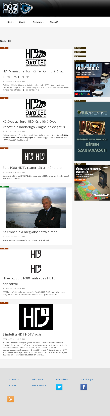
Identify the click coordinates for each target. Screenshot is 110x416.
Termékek (37, 22)
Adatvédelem (62, 379)
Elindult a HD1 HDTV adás (22, 334)
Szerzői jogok (86, 379)
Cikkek (22, 22)
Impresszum (13, 379)
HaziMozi (14, 3)
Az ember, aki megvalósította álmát (30, 232)
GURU (22, 81)
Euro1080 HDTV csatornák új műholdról (32, 167)
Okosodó (54, 22)
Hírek (9, 22)
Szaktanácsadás (39, 385)
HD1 (23, 90)
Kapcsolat (12, 385)
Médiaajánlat (38, 379)
